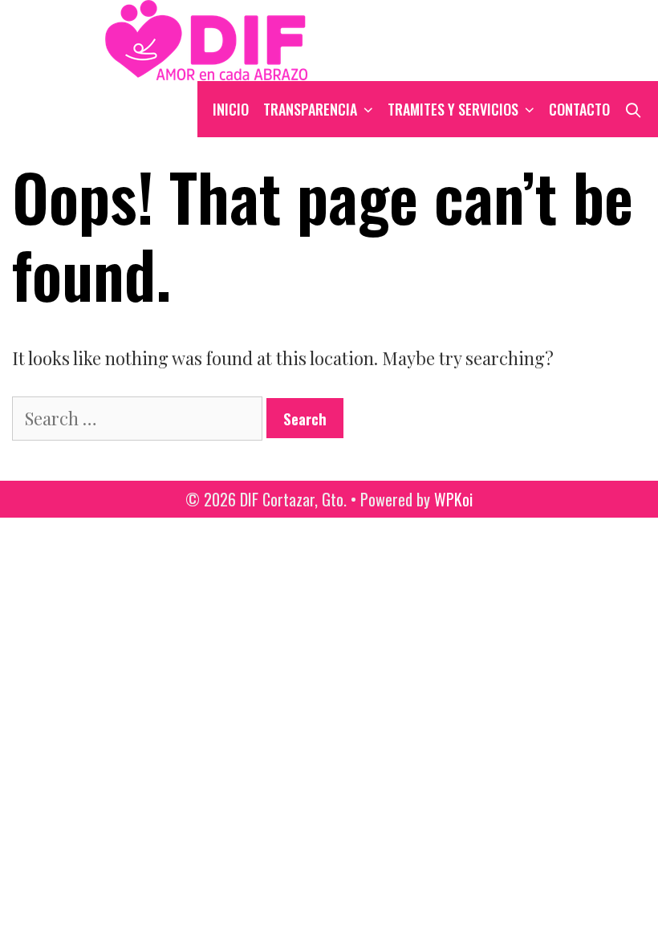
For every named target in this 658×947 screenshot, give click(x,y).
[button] (368, 109)
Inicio (231, 109)
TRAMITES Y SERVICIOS (453, 109)
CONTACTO (579, 109)
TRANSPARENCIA (310, 109)
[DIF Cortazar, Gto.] (166, 38)
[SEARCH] (633, 109)
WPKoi (453, 499)
